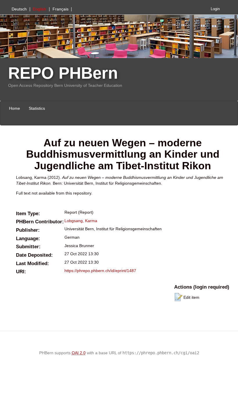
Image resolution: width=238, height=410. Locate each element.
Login (215, 9)
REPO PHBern (63, 73)
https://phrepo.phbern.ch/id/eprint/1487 (100, 270)
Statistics (37, 108)
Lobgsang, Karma (80, 220)
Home (14, 108)
